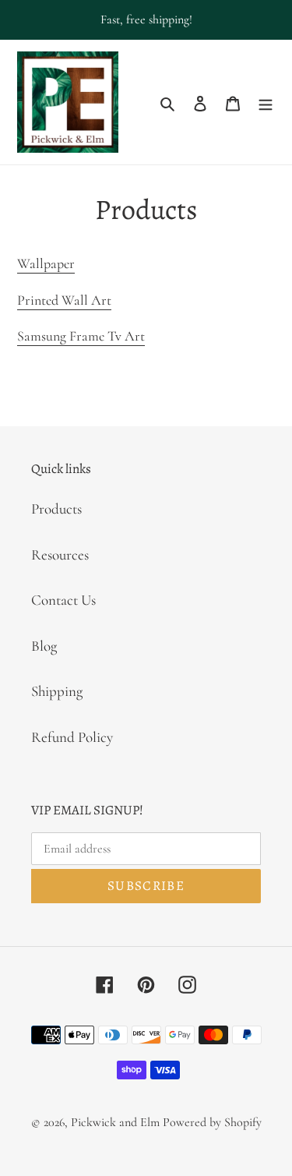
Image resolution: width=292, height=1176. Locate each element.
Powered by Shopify (212, 1122)
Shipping (57, 691)
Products (56, 508)
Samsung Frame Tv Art (81, 335)
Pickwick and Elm (115, 1122)
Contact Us (63, 600)
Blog (44, 646)
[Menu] (265, 102)
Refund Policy (72, 737)
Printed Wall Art (64, 300)
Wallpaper (46, 263)
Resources (60, 554)
